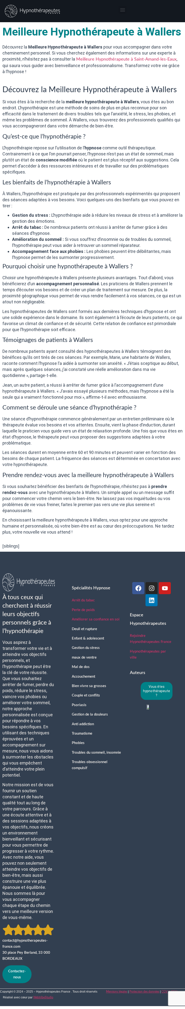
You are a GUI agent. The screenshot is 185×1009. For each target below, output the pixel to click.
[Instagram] (151, 588)
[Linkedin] (151, 600)
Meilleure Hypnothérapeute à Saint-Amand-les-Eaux (126, 59)
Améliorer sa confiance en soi (95, 619)
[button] (122, 10)
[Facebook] (138, 588)
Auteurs (137, 673)
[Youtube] (165, 588)
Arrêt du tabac (83, 600)
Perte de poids (83, 610)
